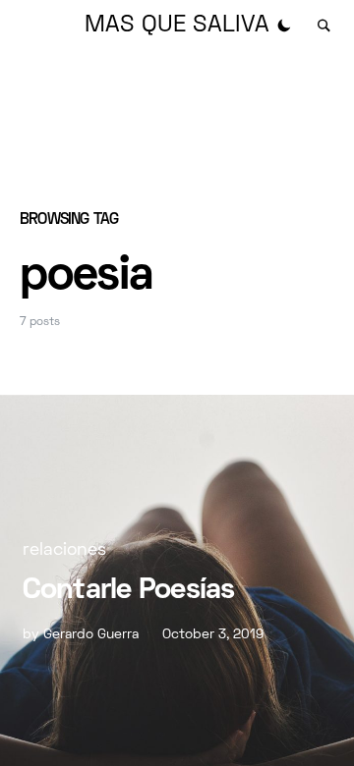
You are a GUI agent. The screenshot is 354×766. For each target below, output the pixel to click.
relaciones (64, 550)
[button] (284, 25)
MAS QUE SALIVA (177, 25)
